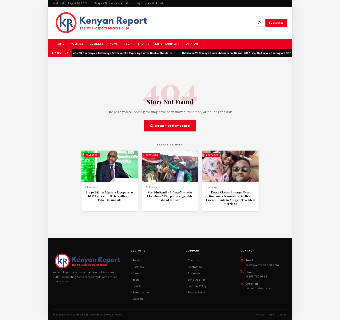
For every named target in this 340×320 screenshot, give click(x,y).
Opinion (192, 43)
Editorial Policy (197, 286)
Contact (282, 314)
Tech (128, 43)
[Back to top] (330, 314)
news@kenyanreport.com (262, 265)
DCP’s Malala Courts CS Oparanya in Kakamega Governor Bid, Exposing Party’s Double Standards (111, 53)
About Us (194, 260)
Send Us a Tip (196, 279)
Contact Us (195, 267)
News (114, 43)
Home (60, 43)
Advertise (194, 273)
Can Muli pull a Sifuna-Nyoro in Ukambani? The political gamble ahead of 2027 (170, 196)
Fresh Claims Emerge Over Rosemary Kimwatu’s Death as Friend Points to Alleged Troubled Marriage (230, 198)
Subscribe (276, 22)
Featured (92, 155)
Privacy (260, 314)
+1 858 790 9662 (256, 276)
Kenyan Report (114, 314)
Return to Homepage (172, 126)
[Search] (259, 23)
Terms (271, 314)
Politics (77, 43)
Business (96, 43)
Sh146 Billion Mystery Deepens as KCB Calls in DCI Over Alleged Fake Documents (110, 196)
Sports (143, 43)
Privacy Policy (196, 292)
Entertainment (167, 43)
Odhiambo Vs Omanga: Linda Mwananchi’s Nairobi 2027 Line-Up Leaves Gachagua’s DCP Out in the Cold (245, 53)
